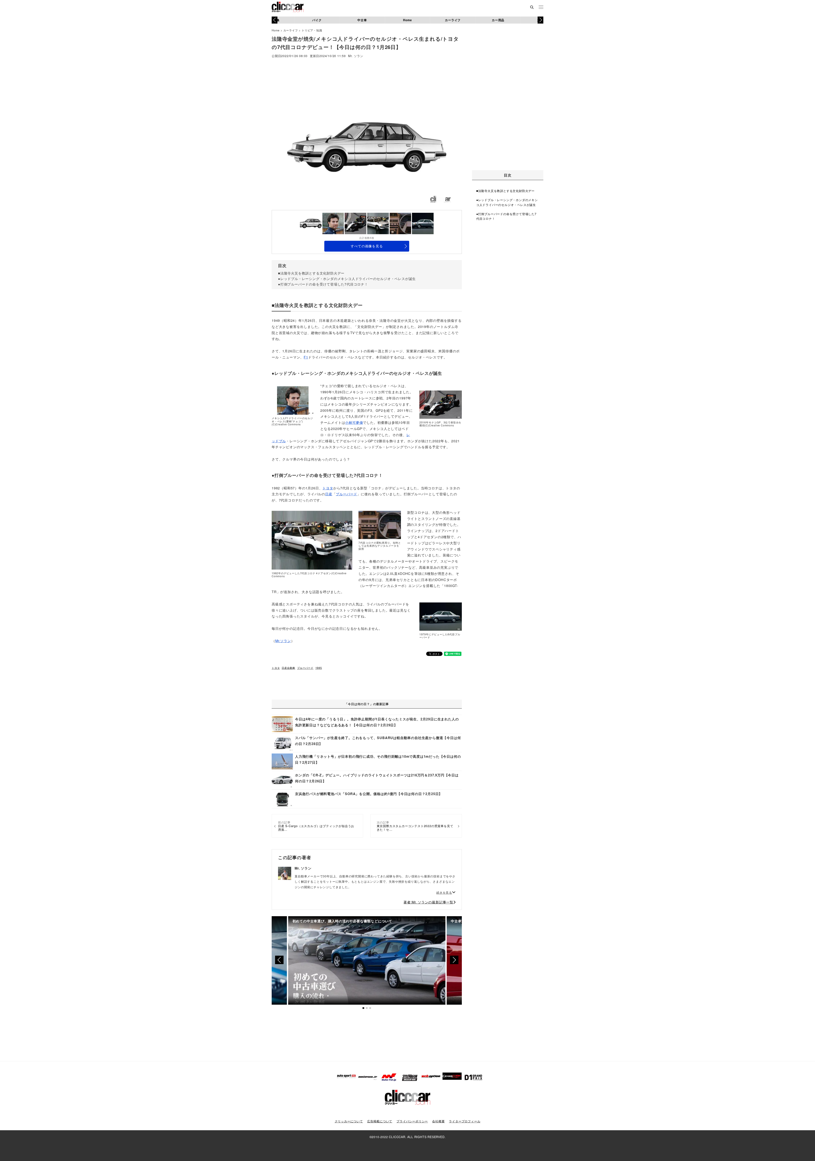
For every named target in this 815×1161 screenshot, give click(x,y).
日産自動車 (288, 667)
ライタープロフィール (464, 1121)
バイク (317, 20)
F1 (306, 357)
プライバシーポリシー (412, 1121)
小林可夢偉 (354, 422)
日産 (328, 494)
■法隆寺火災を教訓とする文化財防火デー (311, 273)
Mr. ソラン (355, 56)
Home (407, 20)
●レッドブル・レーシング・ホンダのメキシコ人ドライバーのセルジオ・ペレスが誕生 (347, 278)
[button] (540, 20)
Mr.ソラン (283, 640)
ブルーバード (346, 494)
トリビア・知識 (312, 30)
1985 (318, 667)
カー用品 (498, 20)
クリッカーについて (349, 1121)
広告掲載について (379, 1121)
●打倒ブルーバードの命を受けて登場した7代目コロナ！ (323, 284)
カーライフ (453, 20)
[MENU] (541, 7)
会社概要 (438, 1121)
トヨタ (327, 488)
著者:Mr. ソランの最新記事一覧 (428, 902)
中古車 (362, 20)
